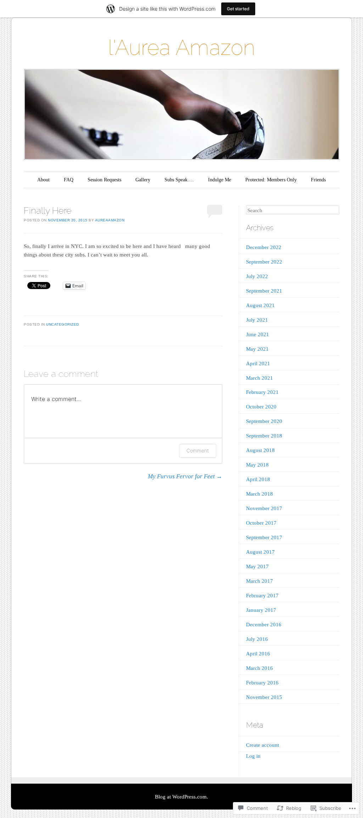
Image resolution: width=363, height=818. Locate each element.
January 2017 (261, 610)
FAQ (68, 179)
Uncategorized (62, 324)
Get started (238, 8)
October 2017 (261, 523)
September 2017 (264, 537)
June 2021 (257, 334)
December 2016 (263, 624)
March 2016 (259, 668)
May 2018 (257, 465)
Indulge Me (219, 179)
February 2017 (262, 595)
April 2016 (258, 653)
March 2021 (259, 378)
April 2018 (258, 479)
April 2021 (258, 363)
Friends (318, 179)
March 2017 (259, 581)
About (43, 179)
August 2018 (260, 450)
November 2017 (264, 508)
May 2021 (257, 349)
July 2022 (257, 276)
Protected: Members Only (271, 179)
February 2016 (262, 683)
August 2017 (260, 552)
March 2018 (259, 494)
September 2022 (264, 262)
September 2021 (264, 291)
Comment (197, 450)
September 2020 (264, 421)
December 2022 (263, 247)
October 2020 (261, 407)
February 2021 (262, 392)
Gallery (142, 179)
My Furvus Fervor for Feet (185, 476)
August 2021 (260, 305)
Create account (262, 745)
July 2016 (257, 639)
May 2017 (257, 566)
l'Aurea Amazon (181, 47)
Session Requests (104, 179)
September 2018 (264, 436)
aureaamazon (110, 220)
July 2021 (257, 320)
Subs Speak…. (179, 179)
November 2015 (264, 697)
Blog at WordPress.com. (181, 797)
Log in (253, 756)
